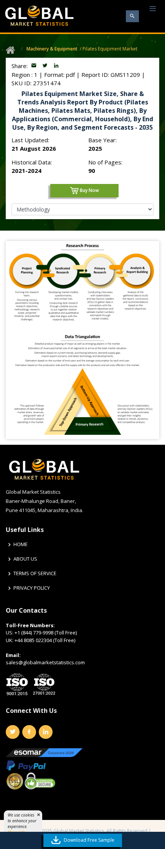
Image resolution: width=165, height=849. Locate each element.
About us (25, 558)
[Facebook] (29, 732)
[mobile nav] (153, 9)
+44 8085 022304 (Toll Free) (45, 640)
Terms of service (34, 573)
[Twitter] (13, 732)
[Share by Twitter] (45, 66)
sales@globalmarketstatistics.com (45, 662)
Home (20, 544)
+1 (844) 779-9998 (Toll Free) (46, 632)
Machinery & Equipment (52, 49)
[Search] (132, 16)
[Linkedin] (46, 732)
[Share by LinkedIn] (56, 66)
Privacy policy (31, 588)
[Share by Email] (34, 66)
